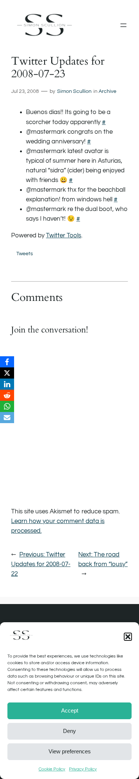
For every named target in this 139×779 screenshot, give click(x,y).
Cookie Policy (52, 769)
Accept (69, 710)
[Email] (7, 417)
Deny (69, 731)
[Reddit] (7, 395)
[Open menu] (123, 25)
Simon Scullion (74, 91)
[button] (128, 636)
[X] (7, 373)
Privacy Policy (83, 769)
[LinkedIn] (7, 384)
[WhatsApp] (7, 406)
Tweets (24, 253)
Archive (107, 91)
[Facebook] (7, 361)
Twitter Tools (63, 235)
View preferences (70, 751)
